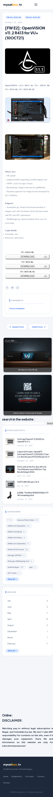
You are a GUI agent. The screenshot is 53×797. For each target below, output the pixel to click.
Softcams (29, 776)
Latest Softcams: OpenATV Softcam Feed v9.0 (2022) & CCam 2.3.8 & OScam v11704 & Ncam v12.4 (33, 454)
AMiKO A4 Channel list (18, 543)
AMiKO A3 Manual (16, 532)
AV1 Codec (13, 573)
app (32, 567)
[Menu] (35, 4)
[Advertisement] (26, 685)
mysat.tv (12, 4)
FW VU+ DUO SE (33, 17)
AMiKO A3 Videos (16, 537)
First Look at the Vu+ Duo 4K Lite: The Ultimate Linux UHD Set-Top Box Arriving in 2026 (32, 469)
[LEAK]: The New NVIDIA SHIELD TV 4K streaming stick (32, 493)
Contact (41, 776)
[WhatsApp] (17, 287)
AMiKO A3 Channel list (18, 526)
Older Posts (37, 327)
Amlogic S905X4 (16, 555)
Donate (6, 783)
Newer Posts (18, 327)
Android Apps (15, 567)
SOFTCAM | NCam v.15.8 (28, 482)
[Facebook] (7, 287)
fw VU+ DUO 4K (14, 17)
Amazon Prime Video (27, 520)
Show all (11, 579)
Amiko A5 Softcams (18, 549)
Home (5, 776)
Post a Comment (17, 308)
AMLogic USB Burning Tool (20, 561)
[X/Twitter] (12, 287)
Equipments (17, 776)
